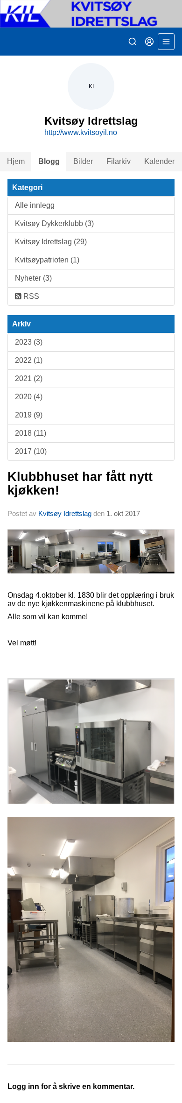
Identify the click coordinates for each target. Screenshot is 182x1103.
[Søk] (132, 41)
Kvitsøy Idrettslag (64, 513)
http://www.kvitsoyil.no (80, 132)
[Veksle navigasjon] (166, 41)
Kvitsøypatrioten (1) (47, 260)
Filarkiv (118, 161)
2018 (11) (30, 433)
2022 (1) (28, 360)
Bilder (83, 161)
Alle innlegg (35, 205)
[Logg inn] (149, 41)
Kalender (159, 161)
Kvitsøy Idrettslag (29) (51, 242)
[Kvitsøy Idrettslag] (91, 14)
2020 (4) (28, 397)
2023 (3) (28, 342)
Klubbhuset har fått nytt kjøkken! (80, 483)
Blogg (49, 161)
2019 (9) (28, 415)
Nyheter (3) (33, 278)
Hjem (16, 161)
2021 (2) (28, 378)
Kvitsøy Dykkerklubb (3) (54, 223)
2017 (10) (31, 451)
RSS (30, 296)
